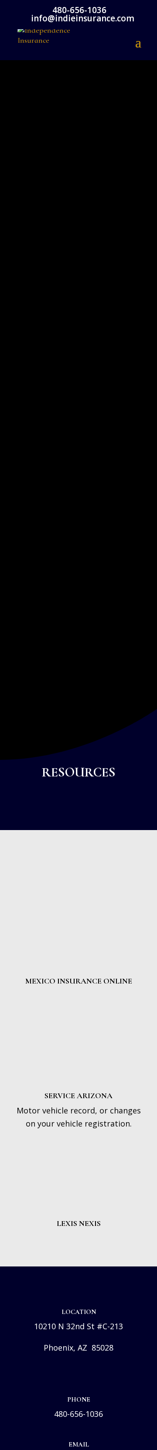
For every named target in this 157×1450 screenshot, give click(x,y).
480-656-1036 (78, 1414)
